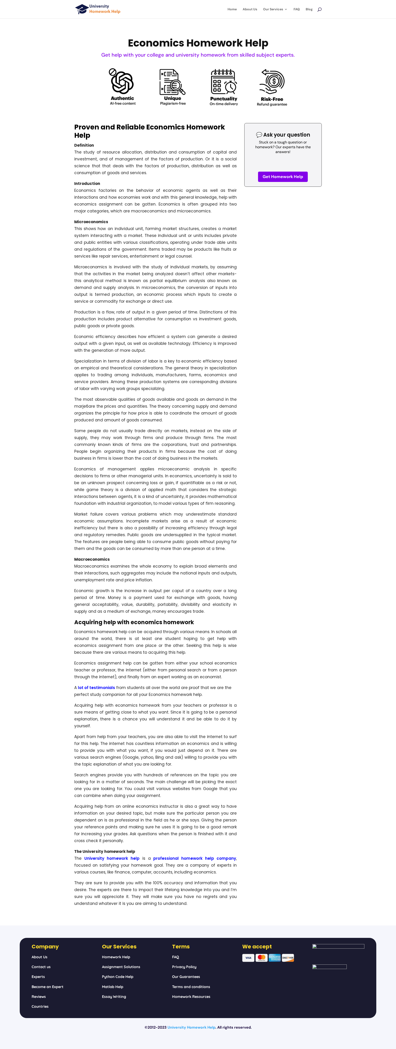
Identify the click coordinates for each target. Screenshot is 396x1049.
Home (232, 9)
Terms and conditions (191, 986)
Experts (38, 976)
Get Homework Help (283, 176)
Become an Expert (47, 986)
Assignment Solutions (121, 966)
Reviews (39, 996)
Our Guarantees (186, 976)
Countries (40, 1006)
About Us (250, 9)
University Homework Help (191, 1027)
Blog (309, 9)
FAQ (297, 9)
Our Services (273, 9)
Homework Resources (191, 996)
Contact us (41, 966)
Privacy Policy (184, 966)
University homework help (112, 858)
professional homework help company (194, 858)
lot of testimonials (96, 687)
